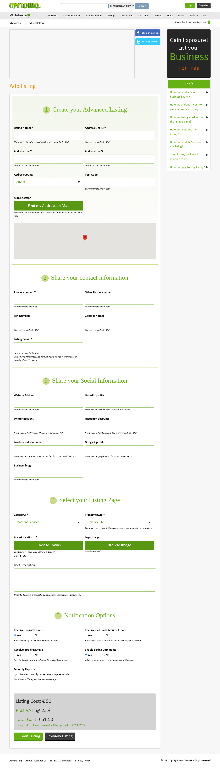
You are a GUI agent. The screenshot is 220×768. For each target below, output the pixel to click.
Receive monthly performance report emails (44, 674)
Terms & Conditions (61, 760)
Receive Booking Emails (28, 649)
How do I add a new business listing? (182, 94)
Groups (112, 15)
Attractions (127, 15)
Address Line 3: (94, 151)
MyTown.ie (15, 23)
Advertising (15, 760)
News (170, 15)
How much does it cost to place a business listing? (186, 107)
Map (205, 15)
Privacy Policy (82, 760)
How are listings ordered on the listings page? (187, 119)
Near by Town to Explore (191, 22)
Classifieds (144, 15)
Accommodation (72, 15)
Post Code (91, 174)
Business (53, 15)
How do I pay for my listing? (187, 167)
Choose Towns (49, 545)
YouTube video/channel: (29, 442)
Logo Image (92, 537)
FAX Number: (22, 316)
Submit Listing (28, 736)
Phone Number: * (25, 292)
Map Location (22, 198)
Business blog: (22, 465)
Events (158, 15)
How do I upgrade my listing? (183, 132)
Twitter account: (24, 418)
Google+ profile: (95, 442)
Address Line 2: (23, 151)
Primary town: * (95, 515)
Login (189, 5)
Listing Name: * (23, 128)
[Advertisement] (72, 54)
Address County (23, 174)
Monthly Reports (24, 669)
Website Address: (24, 395)
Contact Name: (94, 316)
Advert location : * (25, 537)
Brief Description (24, 565)
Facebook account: (97, 418)
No (36, 635)
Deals (181, 15)
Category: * (21, 515)
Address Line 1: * (95, 128)
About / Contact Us (35, 760)
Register (204, 5)
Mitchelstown (18, 15)
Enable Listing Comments (100, 649)
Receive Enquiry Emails (28, 630)
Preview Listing (60, 736)
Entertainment (94, 15)
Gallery (194, 15)
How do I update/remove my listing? (186, 144)
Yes (19, 635)
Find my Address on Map (49, 206)
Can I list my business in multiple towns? (184, 157)
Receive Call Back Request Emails (105, 630)
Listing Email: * (23, 339)
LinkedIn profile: (95, 395)
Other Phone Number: (98, 292)
